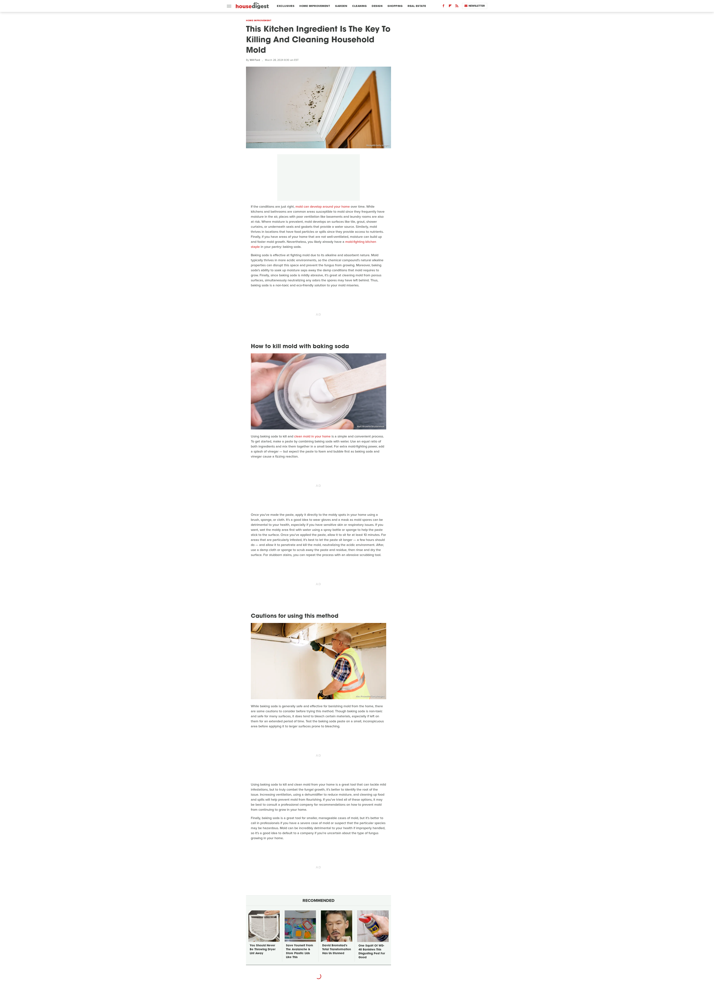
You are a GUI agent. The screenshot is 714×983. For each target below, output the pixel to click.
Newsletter (477, 6)
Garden (341, 6)
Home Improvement (314, 6)
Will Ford (255, 60)
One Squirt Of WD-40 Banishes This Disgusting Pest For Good (371, 951)
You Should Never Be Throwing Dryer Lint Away (262, 949)
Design (377, 6)
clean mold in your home (312, 436)
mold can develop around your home (322, 206)
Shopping (395, 6)
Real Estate (417, 6)
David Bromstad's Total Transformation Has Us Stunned (336, 949)
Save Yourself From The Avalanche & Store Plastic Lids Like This (299, 951)
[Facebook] (443, 6)
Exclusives (285, 6)
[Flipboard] (450, 6)
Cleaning (359, 6)
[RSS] (456, 6)
